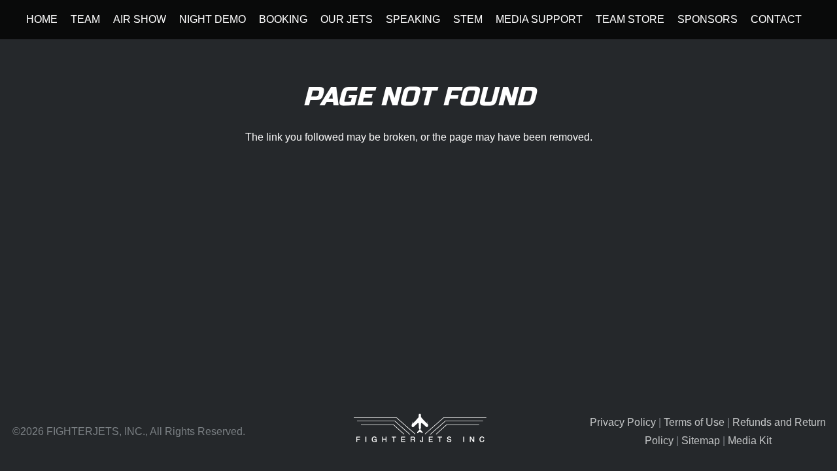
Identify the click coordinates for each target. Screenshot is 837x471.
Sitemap (700, 440)
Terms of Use (694, 422)
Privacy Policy (623, 422)
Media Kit (750, 440)
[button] (106, 19)
